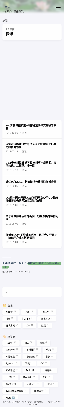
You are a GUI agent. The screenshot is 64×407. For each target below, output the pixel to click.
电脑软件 (47, 312)
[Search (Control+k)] (32, 292)
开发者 (11, 312)
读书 (29, 325)
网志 (28, 343)
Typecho (11, 363)
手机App (26, 318)
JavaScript (12, 384)
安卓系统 (12, 370)
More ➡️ (10, 398)
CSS (46, 377)
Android (31, 370)
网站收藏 (12, 356)
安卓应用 (33, 384)
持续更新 (29, 377)
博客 (9, 318)
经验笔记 (47, 318)
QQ (44, 363)
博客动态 (32, 356)
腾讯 (49, 356)
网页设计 (40, 391)
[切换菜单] (58, 9)
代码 (49, 349)
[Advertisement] (32, 80)
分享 (28, 312)
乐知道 (11, 343)
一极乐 (6, 7)
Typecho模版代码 (16, 391)
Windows (12, 349)
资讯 (43, 343)
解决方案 (12, 325)
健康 (44, 325)
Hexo (51, 384)
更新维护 (32, 349)
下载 (28, 363)
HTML (10, 377)
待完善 (49, 370)
